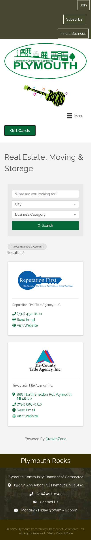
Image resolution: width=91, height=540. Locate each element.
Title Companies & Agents (26, 246)
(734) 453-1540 (49, 494)
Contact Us (49, 502)
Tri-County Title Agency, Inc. (32, 385)
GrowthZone (56, 439)
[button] (74, 19)
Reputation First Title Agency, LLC (36, 305)
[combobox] (45, 204)
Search (47, 225)
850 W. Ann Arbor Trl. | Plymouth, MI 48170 (48, 485)
